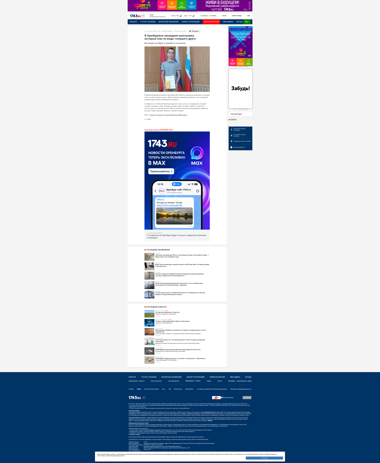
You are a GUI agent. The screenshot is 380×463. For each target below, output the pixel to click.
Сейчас (175, 16)
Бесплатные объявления (168, 22)
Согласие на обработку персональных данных (212, 389)
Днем (188, 16)
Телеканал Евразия (211, 22)
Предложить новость (137, 381)
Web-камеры (228, 22)
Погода (239, 22)
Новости (133, 22)
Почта (219, 381)
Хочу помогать (156, 381)
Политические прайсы (151, 389)
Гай (170, 389)
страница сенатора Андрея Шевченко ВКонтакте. (168, 115)
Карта (209, 381)
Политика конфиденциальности (240, 389)
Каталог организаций (190, 22)
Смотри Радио (236, 114)
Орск (163, 389)
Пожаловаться (173, 381)
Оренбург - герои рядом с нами (239, 381)
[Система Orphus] (247, 397)
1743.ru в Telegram (147, 22)
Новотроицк (178, 389)
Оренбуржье (189, 389)
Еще (247, 22)
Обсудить (195, 31)
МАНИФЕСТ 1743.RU (193, 381)
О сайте (131, 389)
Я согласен (264, 458)
